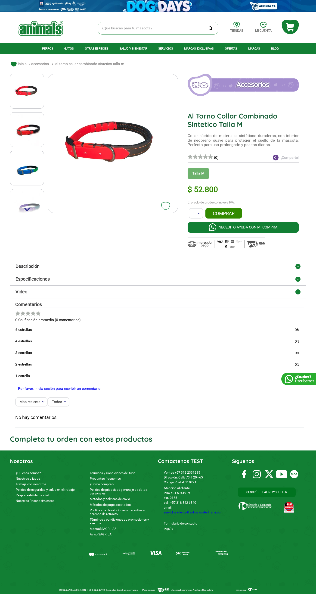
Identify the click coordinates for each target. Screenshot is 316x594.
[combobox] (158, 28)
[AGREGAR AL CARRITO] (223, 213)
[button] (271, 157)
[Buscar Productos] (211, 28)
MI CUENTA (263, 30)
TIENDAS (236, 30)
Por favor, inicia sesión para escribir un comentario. (59, 388)
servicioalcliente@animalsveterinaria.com (193, 512)
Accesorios (40, 64)
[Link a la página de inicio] (19, 64)
